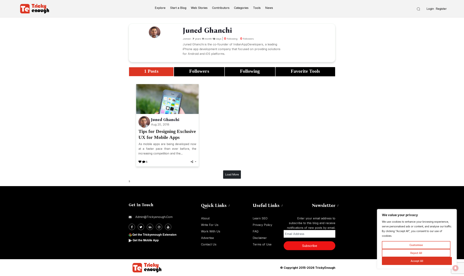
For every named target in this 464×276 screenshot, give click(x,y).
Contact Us (208, 244)
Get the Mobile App (146, 240)
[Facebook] (132, 227)
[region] (417, 239)
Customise (416, 245)
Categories (241, 8)
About (205, 218)
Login (430, 8)
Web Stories (199, 8)
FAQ (255, 231)
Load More (232, 174)
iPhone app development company (207, 49)
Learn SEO (260, 218)
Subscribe (309, 246)
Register (441, 8)
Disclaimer (260, 238)
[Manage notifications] (455, 268)
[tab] (151, 71)
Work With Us (210, 231)
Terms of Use (262, 244)
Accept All (417, 260)
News (269, 8)
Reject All (416, 252)
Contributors (220, 8)
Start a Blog (178, 8)
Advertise (207, 238)
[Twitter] (141, 227)
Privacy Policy (262, 225)
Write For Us (209, 225)
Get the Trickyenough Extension (154, 234)
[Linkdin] (150, 227)
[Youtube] (168, 227)
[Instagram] (159, 227)
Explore (160, 8)
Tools (257, 8)
